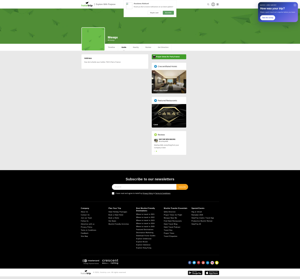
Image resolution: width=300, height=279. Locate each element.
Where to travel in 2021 (145, 214)
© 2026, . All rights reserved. (109, 272)
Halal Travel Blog (170, 224)
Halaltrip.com (105, 272)
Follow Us (85, 221)
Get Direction (163, 47)
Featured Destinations (145, 229)
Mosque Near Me (170, 218)
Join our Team (86, 218)
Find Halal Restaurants (173, 221)
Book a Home (114, 218)
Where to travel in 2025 (145, 226)
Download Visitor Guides (146, 236)
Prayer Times (169, 233)
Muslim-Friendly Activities (119, 224)
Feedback (84, 233)
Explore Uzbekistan (144, 239)
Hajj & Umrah (196, 212)
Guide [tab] (124, 47)
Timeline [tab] (111, 47)
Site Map (84, 236)
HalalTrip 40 (196, 224)
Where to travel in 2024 (145, 223)
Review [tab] (148, 47)
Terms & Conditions (163, 193)
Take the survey (267, 18)
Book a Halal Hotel (116, 215)
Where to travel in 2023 (145, 220)
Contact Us (85, 215)
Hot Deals (112, 221)
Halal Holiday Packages (118, 212)
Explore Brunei (142, 242)
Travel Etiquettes (170, 236)
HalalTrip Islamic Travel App (202, 218)
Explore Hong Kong (143, 248)
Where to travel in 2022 (145, 217)
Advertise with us (88, 224)
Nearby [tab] (136, 47)
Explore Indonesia (143, 245)
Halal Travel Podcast (172, 227)
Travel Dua (168, 230)
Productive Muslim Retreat (201, 221)
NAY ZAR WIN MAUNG (167, 139)
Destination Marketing (144, 232)
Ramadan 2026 (197, 215)
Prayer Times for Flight (173, 215)
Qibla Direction (170, 212)
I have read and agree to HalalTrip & (143, 193)
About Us (84, 212)
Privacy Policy (148, 193)
